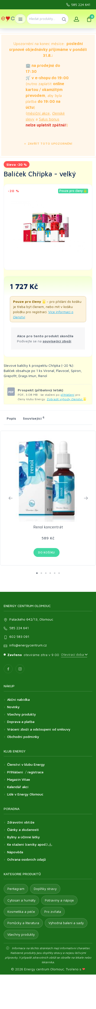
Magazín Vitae (18, 779)
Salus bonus (49, 119)
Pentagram (15, 889)
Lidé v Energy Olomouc (25, 794)
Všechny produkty (21, 714)
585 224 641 (80, 5)
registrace (36, 772)
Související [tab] (33, 418)
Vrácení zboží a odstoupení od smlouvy (38, 729)
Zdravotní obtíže (20, 822)
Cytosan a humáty (21, 900)
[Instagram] (20, 668)
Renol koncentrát (48, 527)
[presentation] (10, 498)
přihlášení (67, 395)
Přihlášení (15, 772)
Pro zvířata (52, 912)
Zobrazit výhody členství (65, 399)
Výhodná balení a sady (66, 923)
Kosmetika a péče (21, 912)
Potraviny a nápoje (59, 900)
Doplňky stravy (45, 889)
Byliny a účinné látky (23, 837)
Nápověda (15, 852)
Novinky (13, 707)
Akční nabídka (18, 699)
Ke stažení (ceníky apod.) (27, 844)
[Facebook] (8, 668)
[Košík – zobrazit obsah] (89, 19)
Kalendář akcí (18, 787)
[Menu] (20, 19)
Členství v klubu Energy (26, 764)
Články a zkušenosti (23, 829)
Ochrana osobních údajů (26, 859)
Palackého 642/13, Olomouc (31, 619)
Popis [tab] (11, 418)
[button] (37, 573)
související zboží (57, 341)
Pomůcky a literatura (23, 923)
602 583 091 (19, 636)
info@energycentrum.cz (28, 645)
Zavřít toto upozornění (49, 143)
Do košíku (46, 552)
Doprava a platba (20, 721)
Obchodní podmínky (23, 736)
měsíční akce (38, 113)
